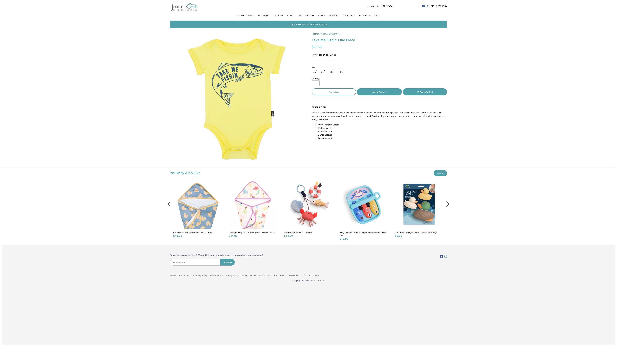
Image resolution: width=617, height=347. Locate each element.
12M (331, 71)
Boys (282, 275)
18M (341, 71)
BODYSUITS (334, 33)
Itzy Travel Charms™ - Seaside (298, 232)
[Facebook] (423, 6)
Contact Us (184, 275)
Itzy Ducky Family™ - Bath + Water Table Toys (416, 232)
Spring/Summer (248, 275)
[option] (197, 209)
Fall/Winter (264, 275)
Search (173, 275)
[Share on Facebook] (320, 54)
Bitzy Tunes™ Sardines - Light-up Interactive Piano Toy (363, 234)
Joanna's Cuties (316, 280)
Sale (317, 275)
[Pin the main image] (327, 54)
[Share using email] (335, 54)
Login (370, 6)
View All (440, 173)
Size (313, 67)
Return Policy (216, 275)
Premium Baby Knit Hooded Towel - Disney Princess (253, 232)
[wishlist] (434, 5)
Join (376, 6)
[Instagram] (428, 6)
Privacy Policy (232, 275)
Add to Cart (334, 92)
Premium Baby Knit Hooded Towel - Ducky (192, 232)
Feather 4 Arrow (319, 33)
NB (314, 71)
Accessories (293, 275)
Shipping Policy (200, 275)
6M (322, 71)
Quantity (315, 78)
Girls (275, 275)
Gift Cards (307, 275)
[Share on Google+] (331, 54)
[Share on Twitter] (324, 54)
